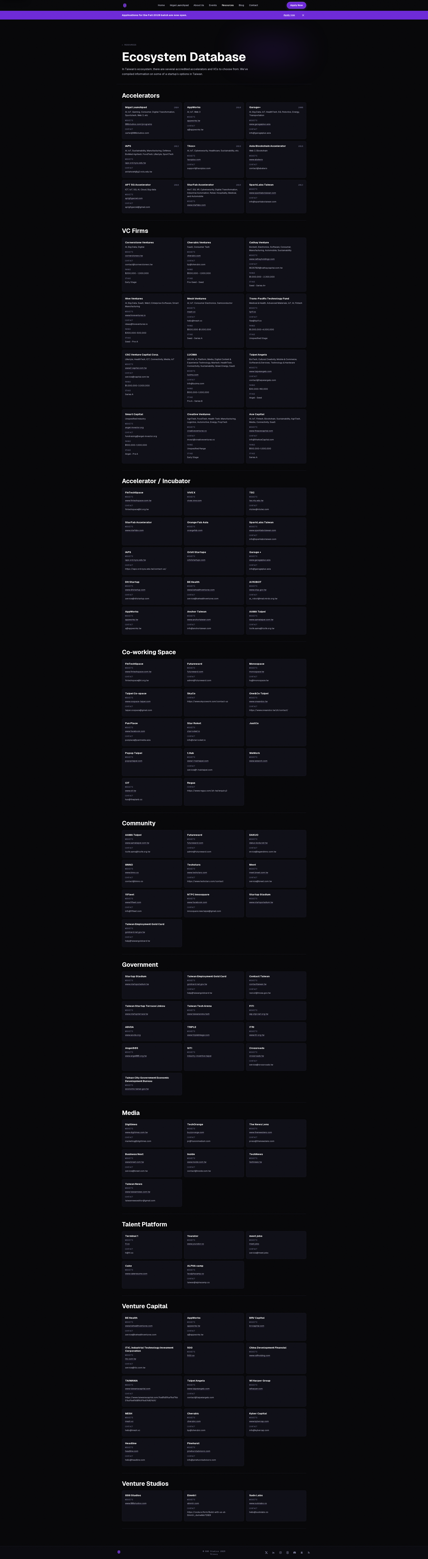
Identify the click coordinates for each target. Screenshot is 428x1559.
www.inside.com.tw (196, 1162)
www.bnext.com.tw (134, 1162)
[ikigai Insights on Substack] (302, 1552)
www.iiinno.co (132, 872)
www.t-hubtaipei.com (198, 760)
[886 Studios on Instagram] (280, 1552)
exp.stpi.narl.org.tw (258, 1014)
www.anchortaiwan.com (199, 619)
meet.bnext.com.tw (258, 872)
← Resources (129, 45)
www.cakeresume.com (136, 1273)
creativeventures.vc (197, 430)
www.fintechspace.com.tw (138, 500)
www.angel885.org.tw (136, 1055)
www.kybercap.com (259, 1421)
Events (213, 5)
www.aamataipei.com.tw (261, 619)
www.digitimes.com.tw (136, 1132)
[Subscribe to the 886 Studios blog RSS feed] (309, 1552)
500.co (191, 1355)
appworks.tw (193, 120)
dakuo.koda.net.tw (258, 842)
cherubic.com (194, 255)
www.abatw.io (256, 159)
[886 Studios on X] (266, 1552)
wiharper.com (256, 1388)
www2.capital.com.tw (136, 368)
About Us (199, 5)
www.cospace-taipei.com (138, 701)
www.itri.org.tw (256, 1035)
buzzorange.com (195, 1132)
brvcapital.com (256, 1325)
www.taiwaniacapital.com (137, 1388)
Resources (228, 5)
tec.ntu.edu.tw (256, 500)
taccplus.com (194, 159)
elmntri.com (193, 1503)
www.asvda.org (133, 1035)
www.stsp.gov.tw (257, 589)
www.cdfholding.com (259, 1355)
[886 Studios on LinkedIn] (273, 1552)
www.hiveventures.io (135, 315)
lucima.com (192, 374)
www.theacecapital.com (261, 430)
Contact (253, 5)
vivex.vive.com (194, 500)
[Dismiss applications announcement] (303, 15)
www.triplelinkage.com (198, 1035)
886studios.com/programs (138, 124)
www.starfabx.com (196, 205)
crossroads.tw (256, 1055)
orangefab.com (194, 530)
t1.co (127, 1243)
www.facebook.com (135, 731)
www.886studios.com (135, 1503)
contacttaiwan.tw (257, 984)
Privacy (214, 1554)
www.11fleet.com (133, 902)
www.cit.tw (130, 790)
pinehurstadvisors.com (198, 1451)
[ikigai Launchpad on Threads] (287, 1552)
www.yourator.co (195, 1243)
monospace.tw (256, 671)
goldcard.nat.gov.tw (135, 932)
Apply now (289, 15)
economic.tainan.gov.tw (137, 1088)
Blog (241, 5)
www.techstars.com (197, 872)
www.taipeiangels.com (260, 371)
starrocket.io (193, 731)
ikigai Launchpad (179, 5)
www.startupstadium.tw (261, 902)
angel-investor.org (134, 427)
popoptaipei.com (133, 760)
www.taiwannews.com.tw (137, 1191)
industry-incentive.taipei (199, 1055)
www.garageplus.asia (259, 124)
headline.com (131, 1451)
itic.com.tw (130, 1358)
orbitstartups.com (196, 560)
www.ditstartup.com (135, 589)
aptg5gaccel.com (134, 198)
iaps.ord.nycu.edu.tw (135, 162)
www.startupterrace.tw (136, 1014)
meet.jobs (254, 1243)
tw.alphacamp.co (195, 1273)
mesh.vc (191, 311)
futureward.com (195, 671)
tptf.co (252, 311)
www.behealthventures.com (201, 589)
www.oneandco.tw (258, 701)
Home (161, 5)
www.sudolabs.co (258, 1503)
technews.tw (255, 1162)
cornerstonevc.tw (134, 255)
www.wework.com (258, 760)
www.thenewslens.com (260, 1132)
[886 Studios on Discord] (294, 1552)
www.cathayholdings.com (262, 259)
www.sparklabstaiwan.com (262, 192)
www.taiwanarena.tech (198, 1014)
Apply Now (296, 5)
